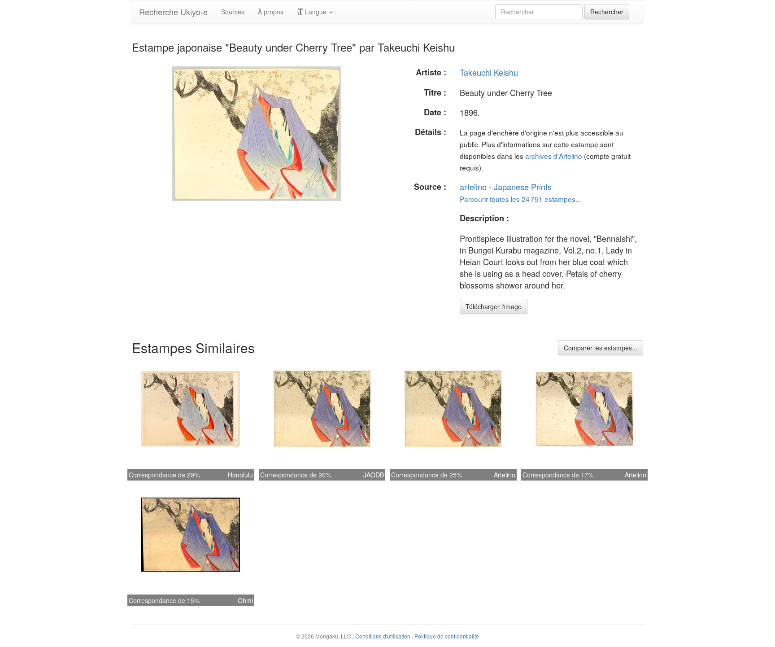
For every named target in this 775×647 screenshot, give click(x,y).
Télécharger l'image (494, 306)
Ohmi (245, 600)
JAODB (373, 474)
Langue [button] (316, 11)
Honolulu (240, 474)
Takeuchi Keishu (489, 72)
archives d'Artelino (553, 156)
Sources (232, 11)
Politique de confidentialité (446, 636)
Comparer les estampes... (600, 347)
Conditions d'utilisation (382, 636)
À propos (270, 11)
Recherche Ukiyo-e (173, 11)
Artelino (504, 474)
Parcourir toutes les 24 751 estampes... (520, 199)
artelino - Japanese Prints (506, 186)
